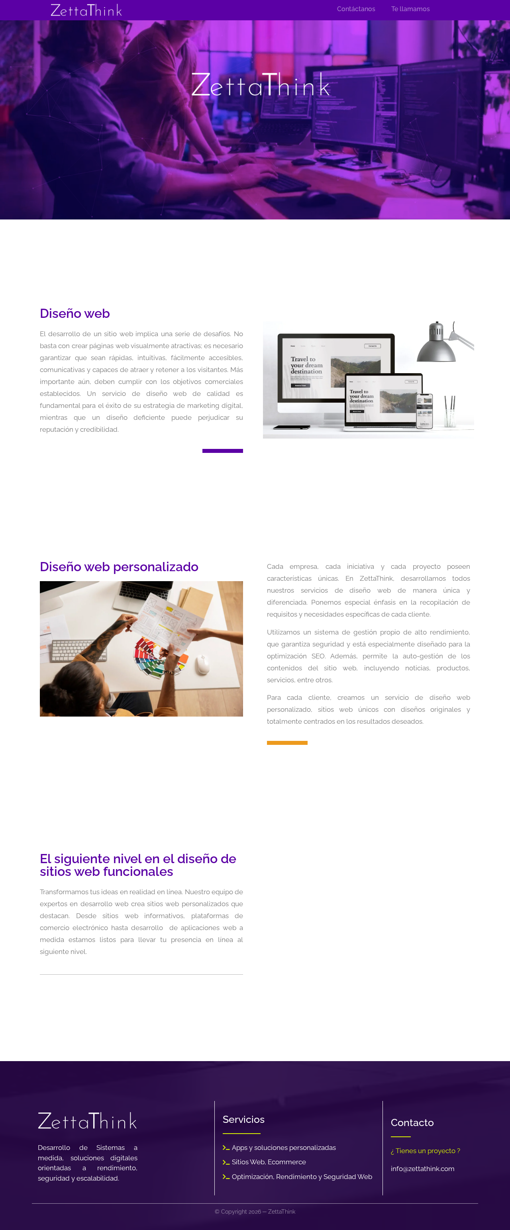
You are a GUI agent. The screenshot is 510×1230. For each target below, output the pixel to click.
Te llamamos (410, 9)
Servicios (244, 1119)
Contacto (412, 1122)
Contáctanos (356, 9)
